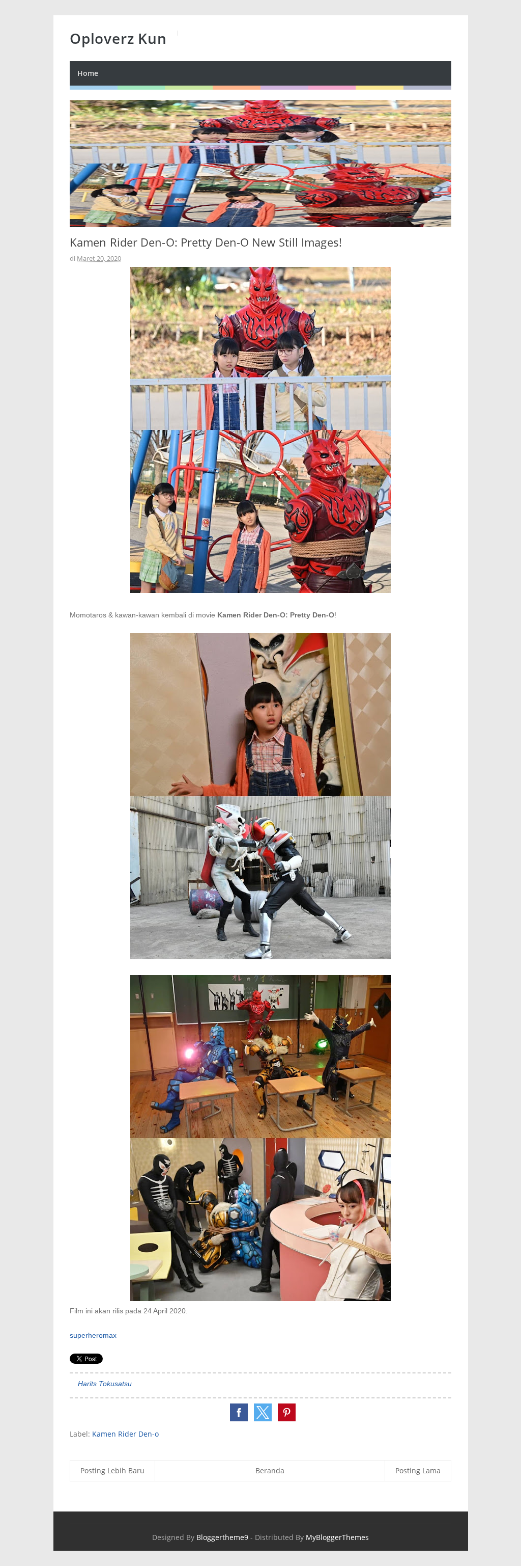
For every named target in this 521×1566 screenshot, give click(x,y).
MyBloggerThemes (337, 1537)
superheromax (93, 1335)
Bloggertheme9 (222, 1537)
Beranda (269, 1470)
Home (87, 73)
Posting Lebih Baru (112, 1470)
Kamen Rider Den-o (125, 1434)
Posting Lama (418, 1470)
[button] (239, 1412)
